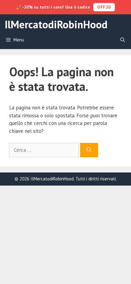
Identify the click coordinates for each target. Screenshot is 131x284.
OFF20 (104, 7)
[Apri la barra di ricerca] (122, 40)
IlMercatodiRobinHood (56, 24)
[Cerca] (89, 150)
